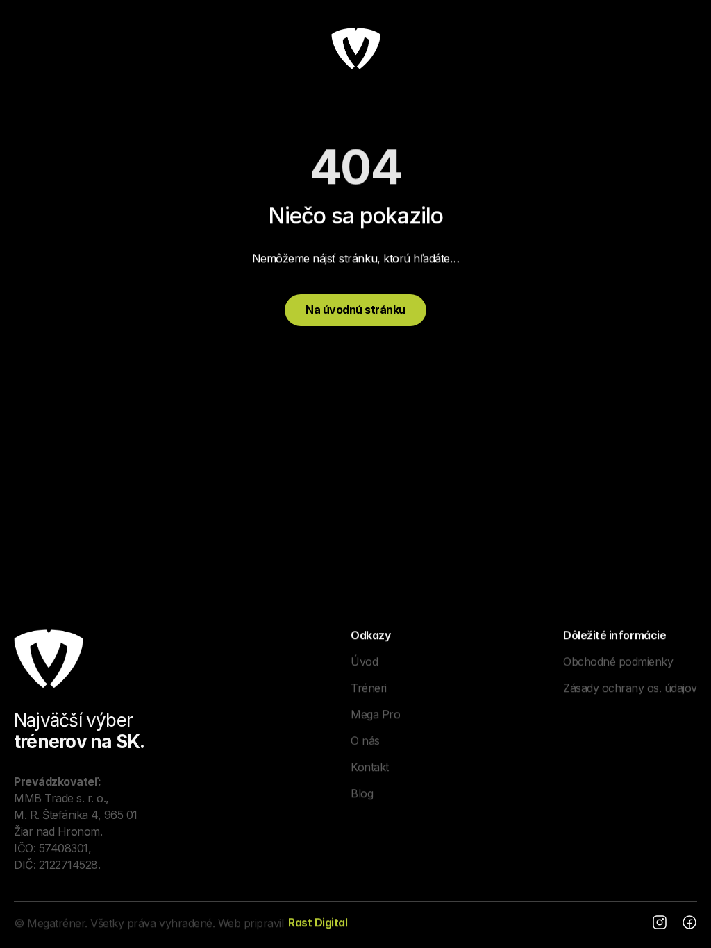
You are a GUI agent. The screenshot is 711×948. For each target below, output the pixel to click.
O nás (365, 740)
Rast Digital (317, 922)
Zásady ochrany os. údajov (630, 687)
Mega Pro (375, 713)
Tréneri (369, 687)
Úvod (364, 661)
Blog (362, 792)
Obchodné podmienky (618, 661)
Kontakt (370, 766)
